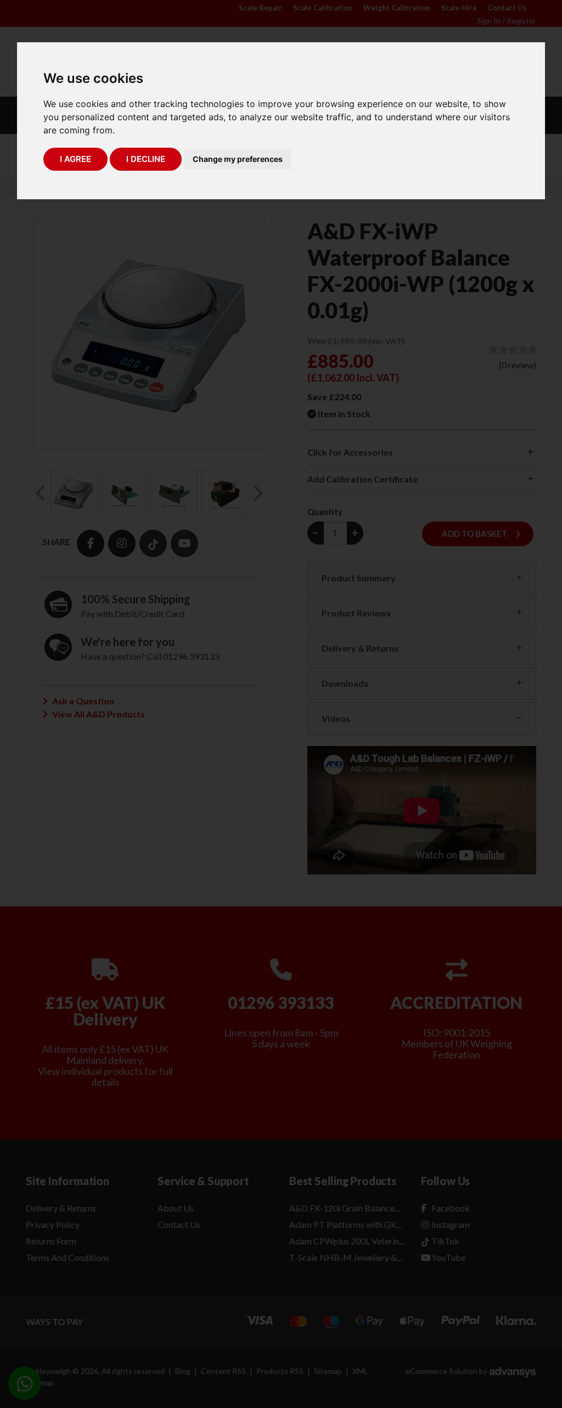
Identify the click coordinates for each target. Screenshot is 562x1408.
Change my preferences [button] (238, 159)
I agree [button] (75, 159)
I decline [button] (145, 159)
